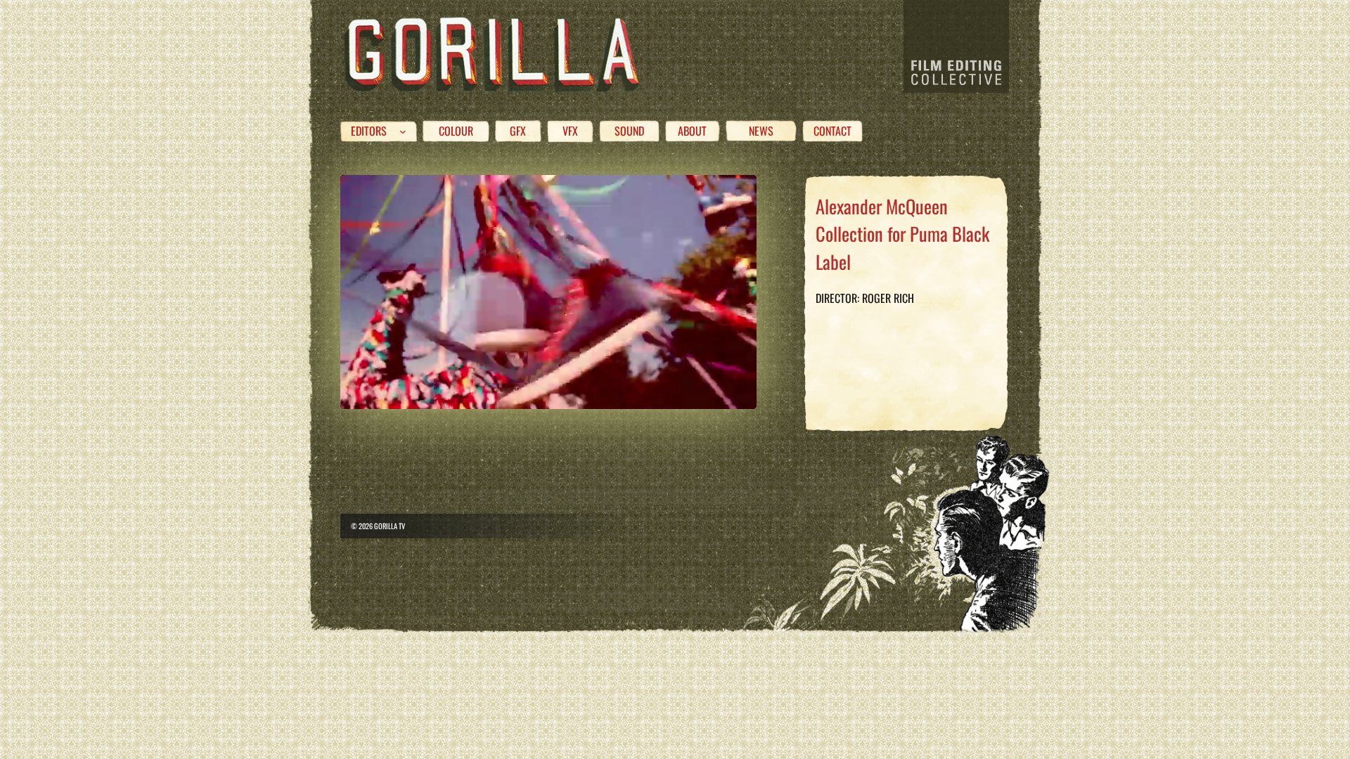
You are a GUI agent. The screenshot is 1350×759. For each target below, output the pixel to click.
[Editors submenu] (402, 131)
